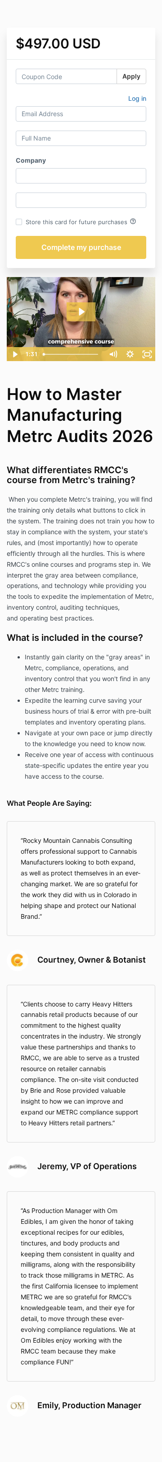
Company (31, 160)
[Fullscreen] (147, 354)
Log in (137, 98)
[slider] (72, 354)
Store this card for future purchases (81, 221)
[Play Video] (14, 354)
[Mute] (113, 354)
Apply (131, 76)
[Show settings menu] (130, 354)
